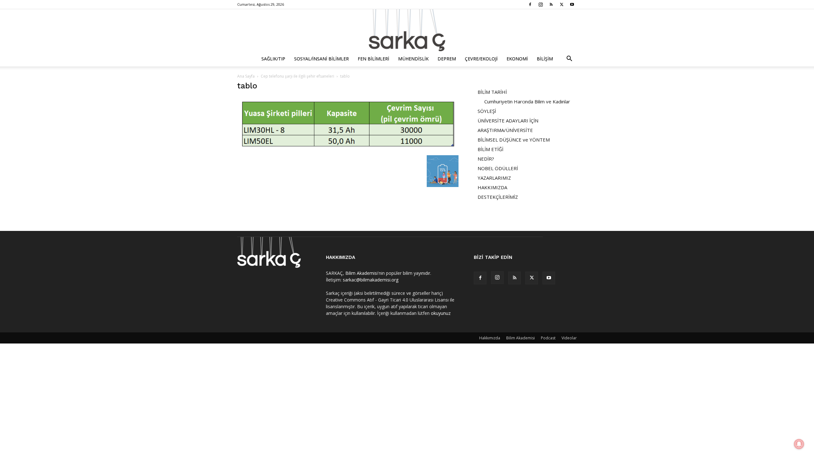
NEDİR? (486, 159)
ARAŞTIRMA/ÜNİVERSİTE (505, 130)
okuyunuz (441, 313)
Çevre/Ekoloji (481, 59)
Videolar (569, 338)
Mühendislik (413, 59)
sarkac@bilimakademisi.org (370, 280)
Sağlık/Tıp (273, 59)
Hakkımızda (489, 338)
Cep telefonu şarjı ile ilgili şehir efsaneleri (297, 76)
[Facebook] (530, 4)
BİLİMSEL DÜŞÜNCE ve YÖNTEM (514, 139)
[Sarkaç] (407, 30)
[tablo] (348, 148)
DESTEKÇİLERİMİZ (498, 197)
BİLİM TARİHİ (492, 92)
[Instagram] (540, 4)
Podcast (548, 338)
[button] (569, 59)
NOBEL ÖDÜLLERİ (498, 168)
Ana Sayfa (246, 76)
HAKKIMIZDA (492, 187)
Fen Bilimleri (373, 59)
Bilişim (545, 59)
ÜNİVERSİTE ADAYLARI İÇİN (508, 120)
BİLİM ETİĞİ (490, 149)
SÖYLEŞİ (487, 111)
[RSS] (551, 4)
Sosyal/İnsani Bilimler (321, 59)
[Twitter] (561, 4)
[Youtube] (572, 4)
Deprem (447, 59)
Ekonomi (517, 59)
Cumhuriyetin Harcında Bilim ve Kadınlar (527, 101)
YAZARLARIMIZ (494, 178)
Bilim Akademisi (361, 273)
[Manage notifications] (799, 444)
